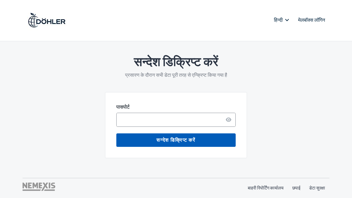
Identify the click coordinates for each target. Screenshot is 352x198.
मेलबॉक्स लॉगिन (311, 20)
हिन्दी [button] (279, 20)
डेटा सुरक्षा (317, 188)
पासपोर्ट (123, 107)
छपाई (296, 188)
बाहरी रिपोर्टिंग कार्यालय (266, 188)
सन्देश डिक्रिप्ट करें (175, 140)
